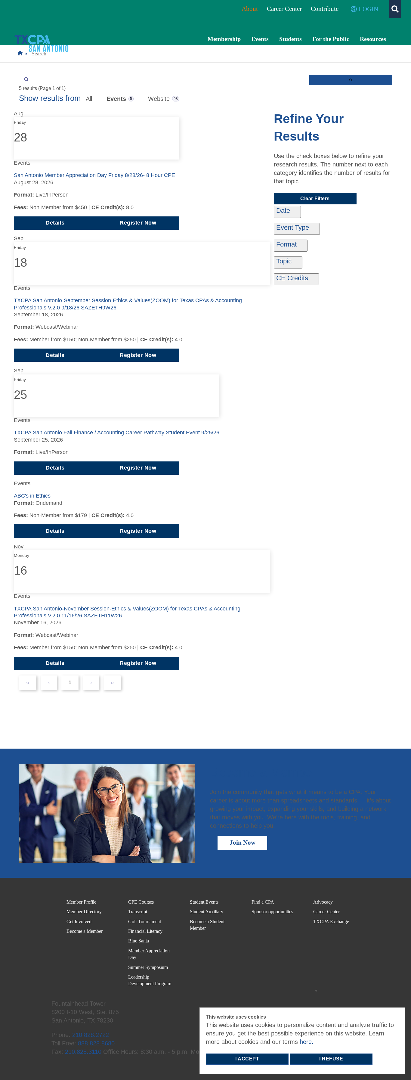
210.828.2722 (90, 1035)
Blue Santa (138, 940)
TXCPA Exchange (331, 921)
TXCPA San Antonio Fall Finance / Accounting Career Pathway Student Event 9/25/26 (116, 433)
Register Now (138, 223)
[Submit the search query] (350, 80)
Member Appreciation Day (149, 954)
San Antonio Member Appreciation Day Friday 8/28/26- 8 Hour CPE (94, 175)
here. (307, 1041)
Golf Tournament (144, 921)
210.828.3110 (83, 1051)
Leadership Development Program (149, 980)
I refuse (331, 1058)
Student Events (204, 902)
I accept (247, 1058)
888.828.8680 (96, 1043)
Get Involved (78, 921)
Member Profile (81, 902)
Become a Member (84, 931)
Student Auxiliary (206, 911)
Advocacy (323, 902)
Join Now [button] (242, 842)
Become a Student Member (207, 925)
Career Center (326, 911)
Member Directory (84, 911)
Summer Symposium (148, 967)
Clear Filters (315, 198)
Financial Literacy (145, 931)
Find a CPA (263, 902)
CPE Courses (141, 902)
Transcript (137, 911)
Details (55, 223)
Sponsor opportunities (272, 911)
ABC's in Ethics (32, 496)
